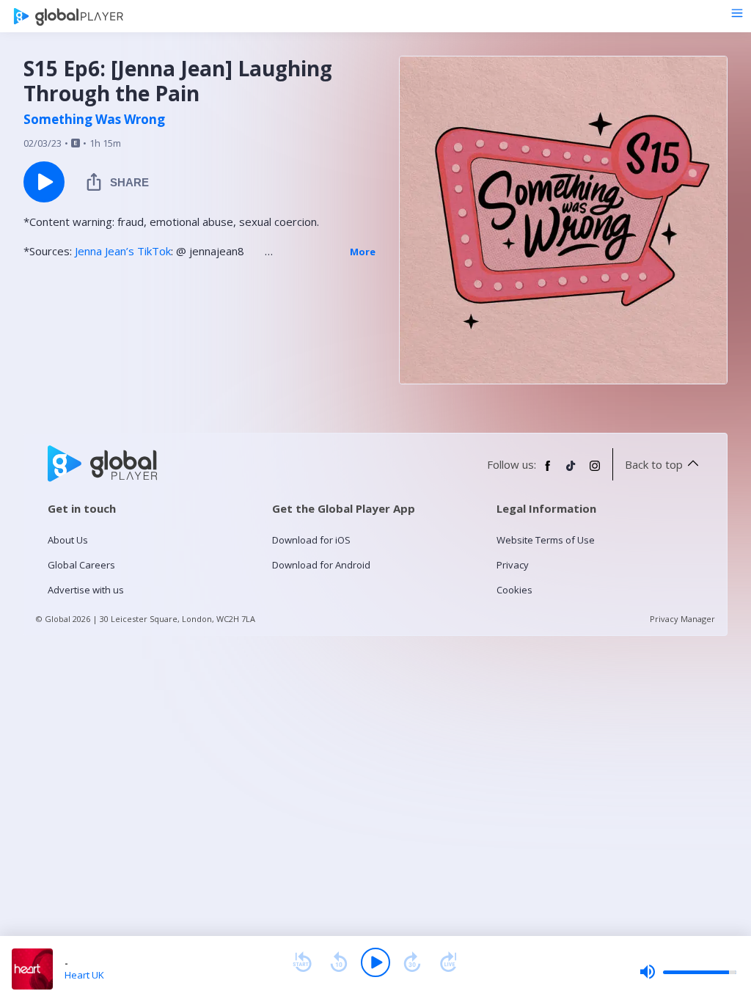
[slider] (688, 972)
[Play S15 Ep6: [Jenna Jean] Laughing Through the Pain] (44, 181)
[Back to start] (302, 962)
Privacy (513, 564)
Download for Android (321, 564)
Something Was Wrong (94, 119)
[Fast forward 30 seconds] (412, 962)
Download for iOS (311, 539)
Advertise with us (86, 589)
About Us (68, 539)
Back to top (654, 464)
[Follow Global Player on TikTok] (571, 471)
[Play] (375, 962)
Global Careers (81, 564)
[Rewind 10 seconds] (338, 962)
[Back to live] (449, 962)
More (363, 251)
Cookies (514, 589)
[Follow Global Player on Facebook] (548, 471)
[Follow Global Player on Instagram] (595, 471)
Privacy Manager (682, 618)
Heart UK (84, 974)
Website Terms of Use (546, 539)
